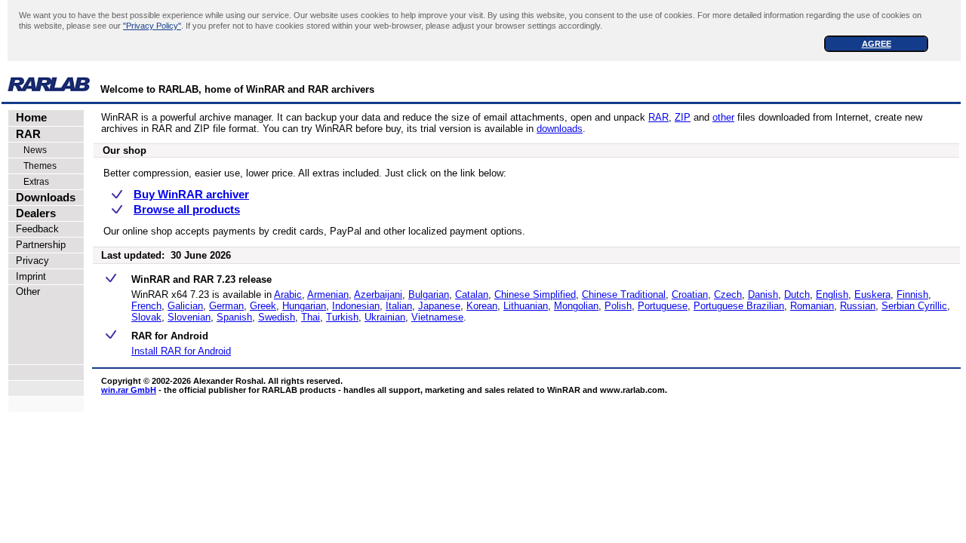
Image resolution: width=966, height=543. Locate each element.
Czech (728, 294)
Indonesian (356, 305)
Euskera (872, 294)
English (832, 294)
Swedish (276, 317)
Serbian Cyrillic (914, 305)
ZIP (683, 117)
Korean (481, 305)
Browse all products (187, 210)
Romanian (812, 305)
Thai (310, 317)
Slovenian (189, 317)
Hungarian (304, 305)
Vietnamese (437, 317)
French (146, 305)
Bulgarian (428, 294)
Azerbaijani (378, 294)
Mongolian (576, 305)
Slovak (146, 317)
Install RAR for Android (181, 351)
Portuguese (663, 305)
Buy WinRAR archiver (191, 195)
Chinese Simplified (535, 294)
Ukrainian (385, 317)
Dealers (33, 213)
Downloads (42, 198)
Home (28, 118)
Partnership (38, 244)
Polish (618, 305)
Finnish (912, 294)
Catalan (471, 294)
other (723, 117)
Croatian (690, 294)
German (226, 305)
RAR (25, 134)
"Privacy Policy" (152, 25)
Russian (857, 305)
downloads (560, 128)
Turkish (342, 317)
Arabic (288, 294)
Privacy (29, 260)
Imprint (28, 276)
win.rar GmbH (128, 389)
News (28, 150)
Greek (263, 305)
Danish (763, 294)
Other (25, 291)
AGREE (876, 43)
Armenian (328, 294)
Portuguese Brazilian (739, 305)
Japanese (439, 305)
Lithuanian (525, 305)
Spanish (234, 317)
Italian (399, 305)
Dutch (797, 294)
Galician (185, 305)
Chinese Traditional (624, 294)
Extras (29, 181)
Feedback (34, 229)
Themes (33, 166)
